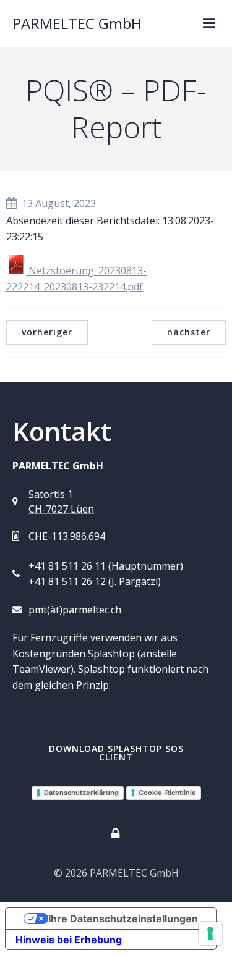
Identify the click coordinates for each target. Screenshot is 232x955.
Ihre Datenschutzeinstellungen (123, 918)
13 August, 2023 (59, 203)
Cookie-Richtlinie (167, 792)
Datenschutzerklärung (81, 792)
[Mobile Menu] (209, 23)
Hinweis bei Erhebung (68, 939)
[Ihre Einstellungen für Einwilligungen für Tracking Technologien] (210, 933)
